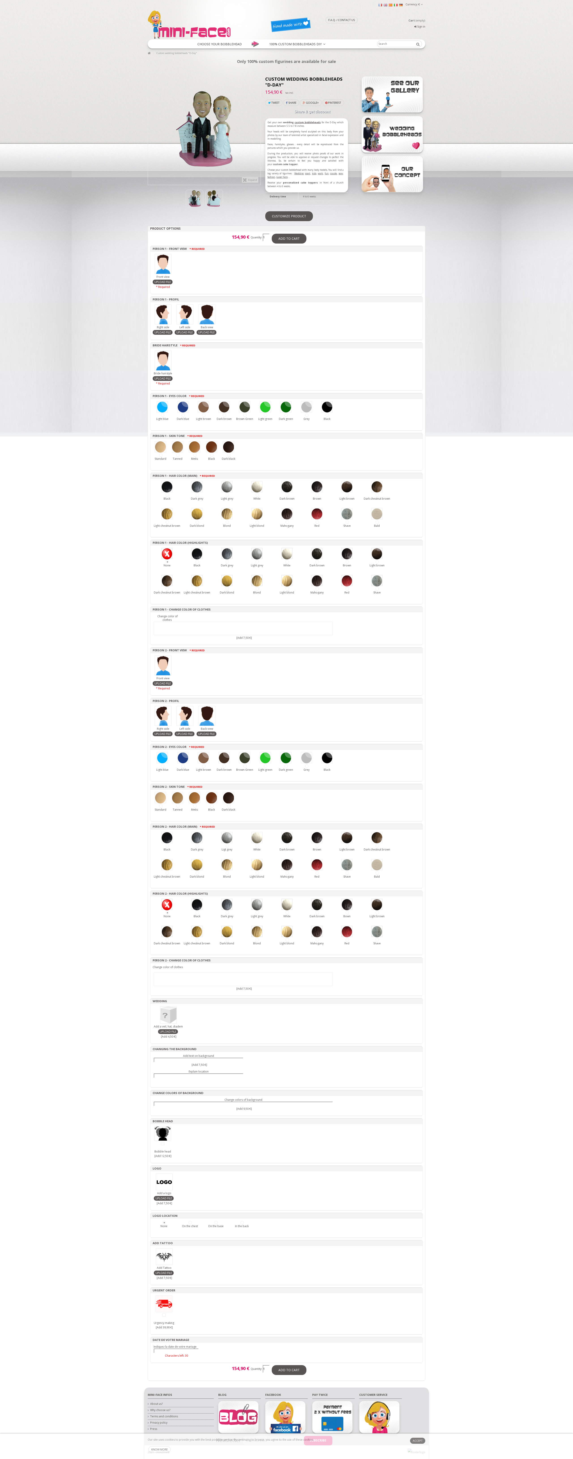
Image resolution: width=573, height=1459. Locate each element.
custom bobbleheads (308, 122)
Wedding (299, 173)
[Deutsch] (401, 5)
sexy (341, 173)
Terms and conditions (164, 1416)
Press (153, 1429)
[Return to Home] (149, 53)
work (320, 173)
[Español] (390, 5)
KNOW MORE (159, 1449)
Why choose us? (160, 1410)
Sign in (421, 26)
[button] (219, 43)
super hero (282, 177)
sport (307, 173)
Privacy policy (158, 1422)
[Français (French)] (380, 5)
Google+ (312, 103)
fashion (271, 177)
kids (314, 173)
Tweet (275, 103)
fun (327, 173)
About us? (156, 1404)
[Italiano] (396, 5)
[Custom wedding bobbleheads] (194, 198)
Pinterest (334, 103)
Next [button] (258, 126)
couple (333, 173)
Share (292, 103)
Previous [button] (150, 126)
